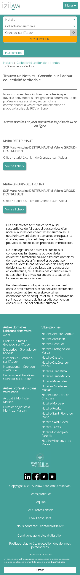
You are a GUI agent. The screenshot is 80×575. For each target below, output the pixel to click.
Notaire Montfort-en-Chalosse (56, 396)
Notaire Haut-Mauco (55, 376)
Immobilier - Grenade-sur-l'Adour (18, 359)
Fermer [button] (40, 570)
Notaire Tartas (51, 427)
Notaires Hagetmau (54, 371)
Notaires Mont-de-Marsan (54, 388)
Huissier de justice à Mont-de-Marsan (16, 408)
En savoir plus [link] (58, 562)
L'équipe (40, 502)
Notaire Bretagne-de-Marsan (56, 350)
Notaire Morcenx (52, 403)
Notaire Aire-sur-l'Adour (57, 334)
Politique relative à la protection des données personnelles (40, 545)
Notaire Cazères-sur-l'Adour (55, 364)
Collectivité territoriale (32, 63)
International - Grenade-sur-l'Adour (19, 368)
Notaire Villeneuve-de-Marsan (56, 442)
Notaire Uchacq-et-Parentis (54, 434)
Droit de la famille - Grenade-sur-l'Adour (17, 342)
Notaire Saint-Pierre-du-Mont (57, 415)
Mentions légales (40, 555)
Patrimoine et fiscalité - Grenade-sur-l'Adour (19, 377)
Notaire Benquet (52, 344)
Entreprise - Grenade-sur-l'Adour (20, 351)
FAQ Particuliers (40, 518)
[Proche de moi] (73, 32)
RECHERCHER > (40, 39)
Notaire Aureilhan (53, 339)
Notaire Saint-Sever (54, 422)
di (4, 29)
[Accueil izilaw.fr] (11, 11)
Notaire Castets (52, 357)
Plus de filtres (13, 52)
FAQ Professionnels (40, 510)
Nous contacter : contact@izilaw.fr (40, 526)
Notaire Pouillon (52, 408)
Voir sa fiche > (14, 166)
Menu (69, 5)
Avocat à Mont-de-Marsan (16, 400)
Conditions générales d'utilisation (40, 535)
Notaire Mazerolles (54, 381)
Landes (55, 63)
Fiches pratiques (40, 494)
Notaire (8, 63)
